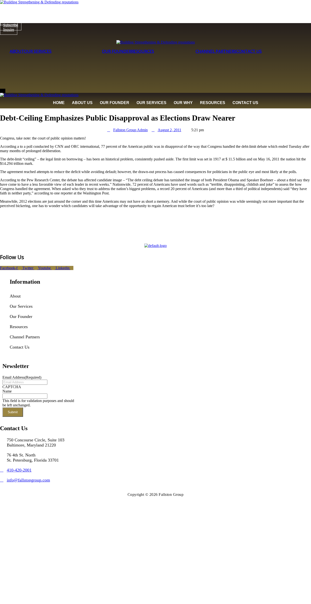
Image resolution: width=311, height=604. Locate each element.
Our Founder (116, 51)
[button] (38, 306)
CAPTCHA (11, 387)
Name (7, 391)
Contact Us (249, 51)
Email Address (21, 377)
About (17, 51)
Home (59, 103)
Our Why (183, 103)
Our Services (38, 51)
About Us (82, 103)
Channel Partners (216, 51)
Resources (142, 51)
